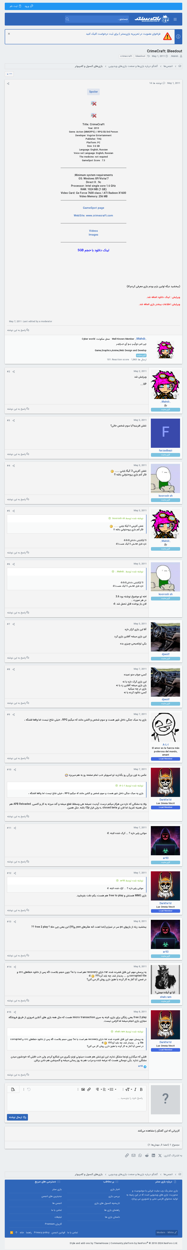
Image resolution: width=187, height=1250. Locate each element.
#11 (9, 828)
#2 (8, 372)
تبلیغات (58, 1217)
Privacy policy (41, 1233)
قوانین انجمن (58, 1233)
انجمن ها (57, 1203)
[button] (175, 19)
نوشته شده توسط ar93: (131, 881)
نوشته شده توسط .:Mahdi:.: (129, 572)
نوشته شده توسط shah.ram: (128, 1032)
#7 (8, 624)
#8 (8, 669)
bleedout (140, 56)
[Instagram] (21, 1243)
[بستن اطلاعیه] (9, 34)
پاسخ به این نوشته (16, 330)
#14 (9, 967)
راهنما (29, 1233)
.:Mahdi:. (174, 56)
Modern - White (165, 1233)
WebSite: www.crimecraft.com (93, 215)
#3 (8, 420)
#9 (8, 715)
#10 (9, 770)
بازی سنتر (57, 1189)
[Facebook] (27, 1243)
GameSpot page (93, 208)
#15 (9, 1012)
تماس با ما (56, 1210)
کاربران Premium (53, 1224)
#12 (9, 873)
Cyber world (88, 339)
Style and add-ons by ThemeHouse (89, 1243)
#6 (8, 564)
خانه (22, 1233)
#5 (8, 511)
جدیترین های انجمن (51, 1196)
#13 (9, 922)
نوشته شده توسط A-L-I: (131, 786)
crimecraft (126, 56)
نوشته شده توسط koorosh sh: (127, 518)
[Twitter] (16, 1243)
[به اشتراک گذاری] (8, 84)
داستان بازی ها (112, 1217)
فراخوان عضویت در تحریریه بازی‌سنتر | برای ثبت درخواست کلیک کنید (123, 34)
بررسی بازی (114, 1196)
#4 (8, 466)
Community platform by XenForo (144, 1243)
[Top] (16, 1232)
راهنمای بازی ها (112, 1210)
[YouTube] (10, 1243)
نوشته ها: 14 (156, 83)
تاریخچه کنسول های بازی (107, 1203)
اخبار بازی (115, 1189)
